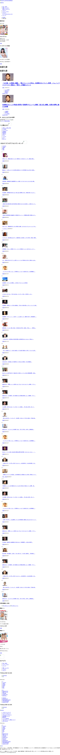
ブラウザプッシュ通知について (8, 719)
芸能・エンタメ (5, 7)
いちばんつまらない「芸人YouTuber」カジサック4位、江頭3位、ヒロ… (17, 294)
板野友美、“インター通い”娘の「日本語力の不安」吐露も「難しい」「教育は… (19, 327)
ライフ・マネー (5, 11)
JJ (2, 681)
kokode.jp (4, 697)
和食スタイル (5, 692)
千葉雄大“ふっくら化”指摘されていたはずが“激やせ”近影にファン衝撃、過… (18, 485)
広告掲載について (6, 716)
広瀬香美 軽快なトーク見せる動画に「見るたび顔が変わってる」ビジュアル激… (19, 305)
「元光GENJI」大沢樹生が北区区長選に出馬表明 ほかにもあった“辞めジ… (18, 339)
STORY (3, 684)
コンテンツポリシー (6, 713)
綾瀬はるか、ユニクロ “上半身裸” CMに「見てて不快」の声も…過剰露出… (18, 429)
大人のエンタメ (9, 14)
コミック (4, 15)
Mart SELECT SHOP (6, 699)
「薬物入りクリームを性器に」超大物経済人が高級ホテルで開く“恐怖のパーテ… (19, 474)
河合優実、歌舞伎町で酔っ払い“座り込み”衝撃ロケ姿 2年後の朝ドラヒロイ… (19, 192)
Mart (3, 686)
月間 (3, 149)
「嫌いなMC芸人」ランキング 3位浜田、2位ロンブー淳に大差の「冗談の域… (19, 418)
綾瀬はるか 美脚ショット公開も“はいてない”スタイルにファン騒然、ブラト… (19, 384)
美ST (3, 687)
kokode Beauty (5, 698)
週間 (3, 148)
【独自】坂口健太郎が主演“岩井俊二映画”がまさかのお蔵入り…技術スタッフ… (19, 203)
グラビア (4, 12)
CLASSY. (4, 682)
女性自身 (4, 693)
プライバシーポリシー (7, 714)
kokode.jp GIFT (5, 702)
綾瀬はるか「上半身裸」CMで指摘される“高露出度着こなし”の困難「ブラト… (19, 395)
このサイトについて (6, 712)
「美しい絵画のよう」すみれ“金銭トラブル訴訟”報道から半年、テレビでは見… (19, 350)
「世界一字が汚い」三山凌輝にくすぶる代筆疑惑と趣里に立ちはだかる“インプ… (19, 519)
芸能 (3, 9)
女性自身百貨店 (5, 701)
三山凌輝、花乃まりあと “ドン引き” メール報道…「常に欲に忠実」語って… (18, 406)
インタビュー (7, 9)
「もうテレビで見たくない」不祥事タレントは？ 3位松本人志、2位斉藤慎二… (18, 271)
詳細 (1, 43)
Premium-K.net (5, 691)
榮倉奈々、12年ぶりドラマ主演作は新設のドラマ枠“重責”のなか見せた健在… (18, 170)
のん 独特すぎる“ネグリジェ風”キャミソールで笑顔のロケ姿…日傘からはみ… (19, 260)
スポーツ (4, 10)
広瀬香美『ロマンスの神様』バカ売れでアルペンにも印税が (15, 282)
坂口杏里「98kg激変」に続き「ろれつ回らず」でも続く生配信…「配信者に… (18, 553)
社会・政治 (4, 6)
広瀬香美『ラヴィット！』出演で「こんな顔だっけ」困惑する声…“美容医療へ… (19, 316)
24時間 (3, 147)
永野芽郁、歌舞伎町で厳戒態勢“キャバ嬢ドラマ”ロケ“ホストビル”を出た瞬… (18, 181)
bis (2, 690)
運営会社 (4, 717)
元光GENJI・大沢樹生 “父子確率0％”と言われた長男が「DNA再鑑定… (17, 361)
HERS (3, 685)
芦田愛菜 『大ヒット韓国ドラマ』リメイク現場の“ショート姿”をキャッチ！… (18, 249)
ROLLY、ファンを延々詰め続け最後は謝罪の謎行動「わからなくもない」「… (18, 452)
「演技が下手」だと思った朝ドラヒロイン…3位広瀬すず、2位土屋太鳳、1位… (19, 463)
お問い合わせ (5, 721)
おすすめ (4, 146)
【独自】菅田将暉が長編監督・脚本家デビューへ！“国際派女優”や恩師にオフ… (19, 215)
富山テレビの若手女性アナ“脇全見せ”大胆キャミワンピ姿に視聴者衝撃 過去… (19, 373)
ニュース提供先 (5, 718)
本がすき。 (4, 695)
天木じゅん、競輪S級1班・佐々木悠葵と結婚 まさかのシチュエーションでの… (19, 226)
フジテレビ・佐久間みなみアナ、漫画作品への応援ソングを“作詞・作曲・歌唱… (19, 237)
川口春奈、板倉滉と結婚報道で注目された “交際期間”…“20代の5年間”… (17, 542)
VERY (3, 683)
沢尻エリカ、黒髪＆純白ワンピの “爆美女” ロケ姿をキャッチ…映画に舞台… (18, 158)
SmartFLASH (5, 93)
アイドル (4, 14)
